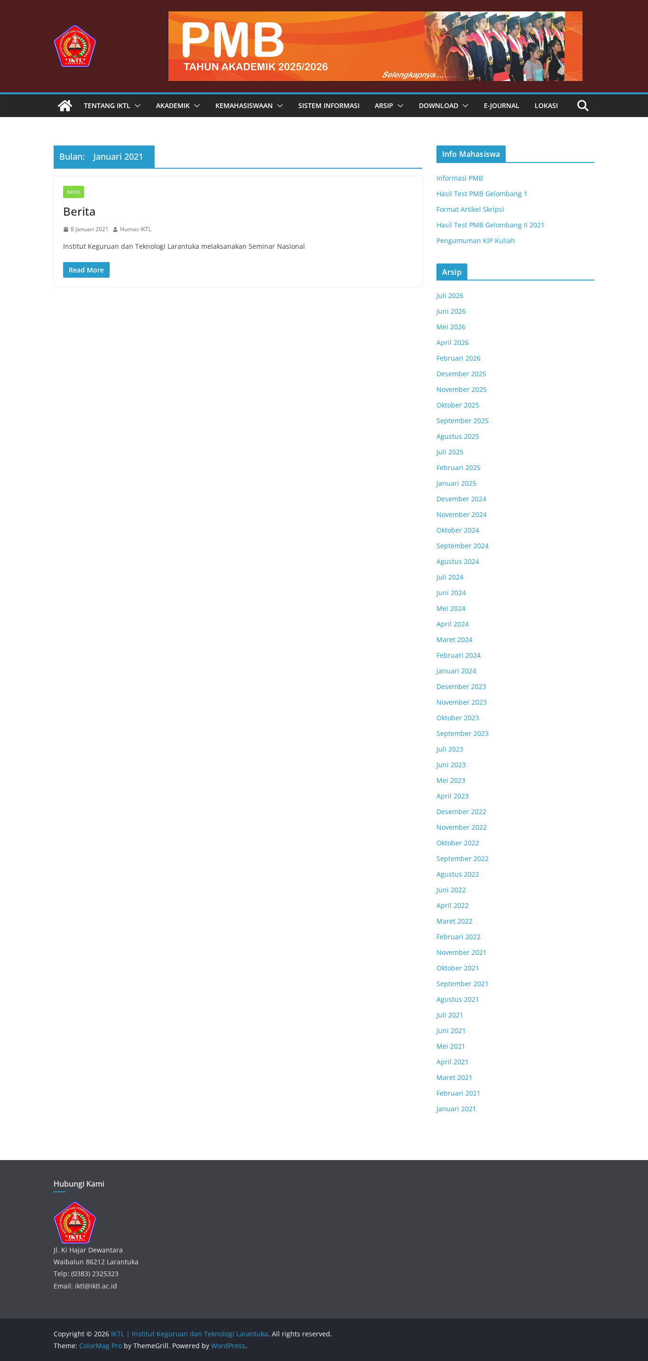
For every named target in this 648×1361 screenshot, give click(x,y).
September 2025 (462, 420)
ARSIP (384, 105)
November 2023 (461, 702)
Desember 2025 (461, 373)
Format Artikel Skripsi (470, 209)
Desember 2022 (461, 811)
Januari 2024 (456, 670)
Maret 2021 (454, 1077)
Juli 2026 (449, 295)
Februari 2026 (458, 358)
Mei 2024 (450, 608)
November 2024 (461, 514)
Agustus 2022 (457, 874)
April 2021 (452, 1061)
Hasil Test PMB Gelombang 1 (482, 193)
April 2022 (452, 905)
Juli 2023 (449, 748)
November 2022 (461, 827)
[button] (135, 105)
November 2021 (461, 952)
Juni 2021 (451, 1030)
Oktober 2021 (457, 967)
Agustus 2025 (457, 436)
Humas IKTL (135, 229)
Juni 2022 (451, 889)
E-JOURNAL (501, 105)
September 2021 (462, 983)
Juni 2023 (451, 764)
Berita (79, 211)
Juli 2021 (449, 1014)
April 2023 (452, 795)
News (73, 192)
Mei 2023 (450, 780)
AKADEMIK (173, 105)
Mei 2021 (450, 1046)
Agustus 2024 (457, 561)
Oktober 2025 (457, 404)
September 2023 (462, 733)
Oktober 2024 (457, 530)
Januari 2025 (456, 483)
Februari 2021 (458, 1093)
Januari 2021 (456, 1108)
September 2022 (462, 858)
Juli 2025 (449, 451)
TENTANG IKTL (107, 105)
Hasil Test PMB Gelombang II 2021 (490, 224)
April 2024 (452, 623)
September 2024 (462, 545)
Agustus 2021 (457, 999)
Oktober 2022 (457, 842)
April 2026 (452, 342)
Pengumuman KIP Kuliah (475, 240)
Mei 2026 (450, 326)
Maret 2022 (454, 920)
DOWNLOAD (438, 105)
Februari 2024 (458, 655)
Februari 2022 (458, 936)
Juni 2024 (451, 592)
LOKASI (546, 105)
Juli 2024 (449, 576)
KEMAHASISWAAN (244, 105)
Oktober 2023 (457, 717)
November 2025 (461, 389)
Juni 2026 (451, 311)
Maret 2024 (454, 639)
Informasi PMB (459, 177)
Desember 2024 (461, 498)
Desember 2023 (461, 686)
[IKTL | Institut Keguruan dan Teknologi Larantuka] (65, 105)
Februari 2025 (458, 467)
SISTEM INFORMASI (329, 105)
